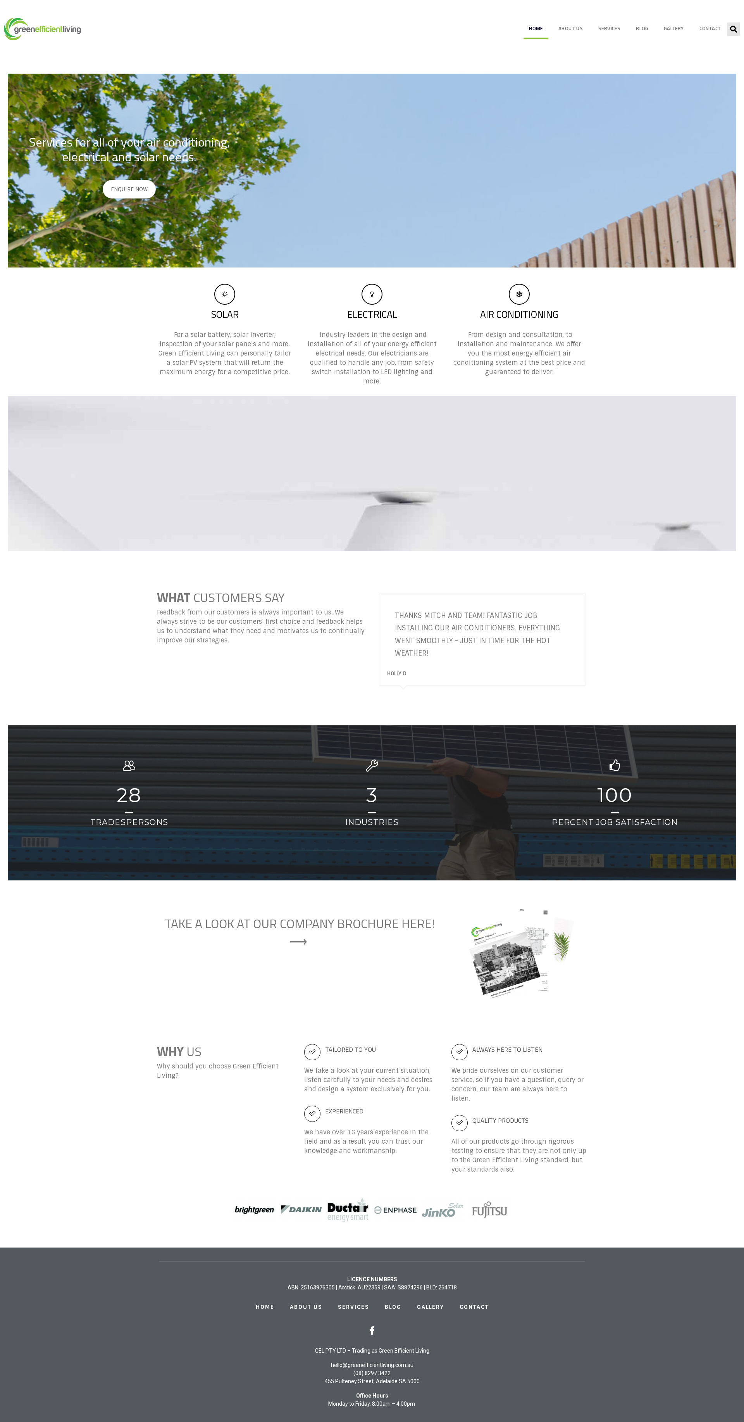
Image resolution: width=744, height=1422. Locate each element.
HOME (536, 28)
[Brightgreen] (254, 1210)
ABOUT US (570, 28)
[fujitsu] (490, 1210)
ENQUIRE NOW (129, 189)
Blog (642, 28)
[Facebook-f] (372, 1330)
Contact (710, 28)
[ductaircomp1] (348, 1210)
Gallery (674, 28)
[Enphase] (396, 1210)
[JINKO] (442, 1210)
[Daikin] (301, 1210)
